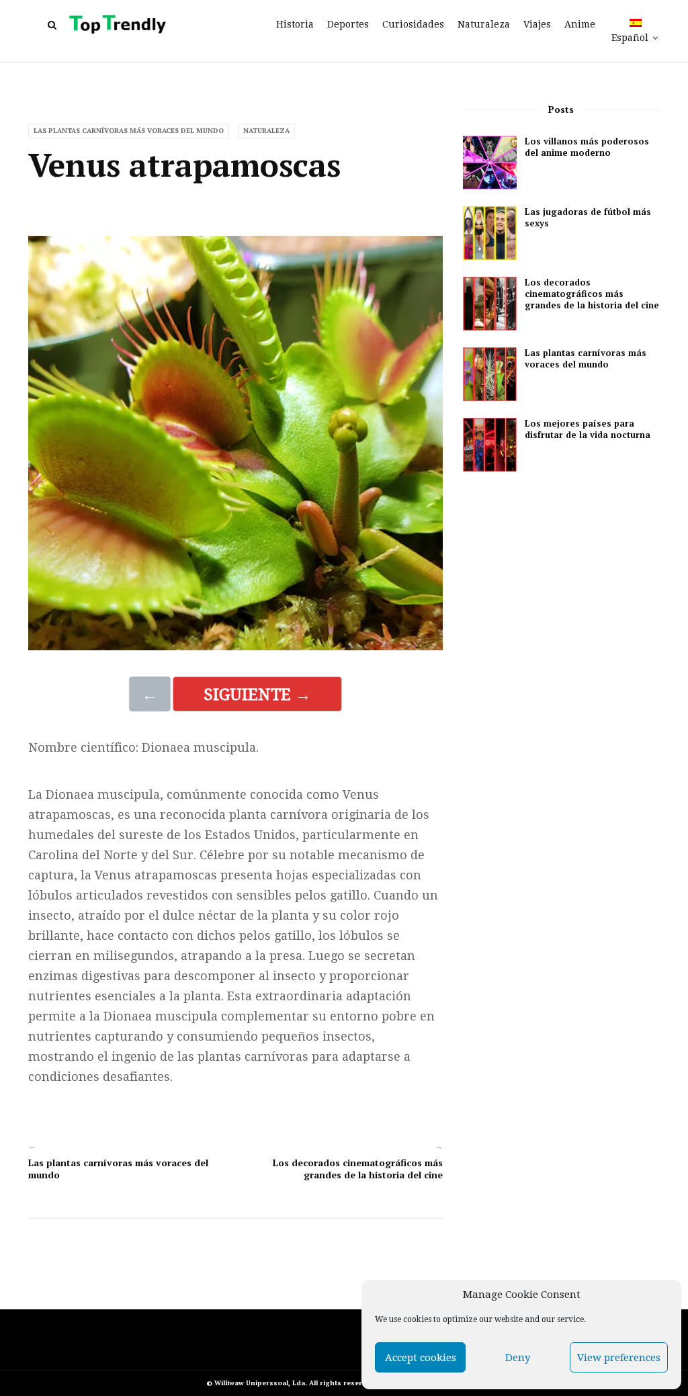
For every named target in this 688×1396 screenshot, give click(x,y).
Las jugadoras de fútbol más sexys (588, 217)
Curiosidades (413, 24)
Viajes (537, 24)
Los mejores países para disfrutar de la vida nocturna (587, 429)
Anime (579, 24)
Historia (295, 24)
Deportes (348, 24)
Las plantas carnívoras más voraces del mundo (129, 130)
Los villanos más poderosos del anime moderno (587, 147)
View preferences (618, 1358)
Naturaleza (484, 24)
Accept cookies (420, 1358)
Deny (517, 1358)
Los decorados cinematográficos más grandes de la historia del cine (358, 1168)
